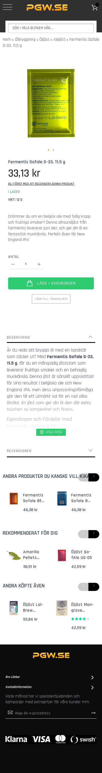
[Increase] (39, 264)
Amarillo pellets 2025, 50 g (33, 555)
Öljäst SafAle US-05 (81, 555)
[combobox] (51, 28)
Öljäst (44, 39)
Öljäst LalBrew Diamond (33, 608)
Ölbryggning (25, 39)
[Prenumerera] (93, 713)
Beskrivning (18, 337)
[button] (48, 150)
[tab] (51, 337)
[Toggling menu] (7, 7)
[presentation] (93, 477)
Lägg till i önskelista (51, 299)
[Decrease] (13, 264)
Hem (7, 39)
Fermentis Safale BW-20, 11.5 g (82, 498)
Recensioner (19, 451)
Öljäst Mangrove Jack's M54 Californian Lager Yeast (82, 608)
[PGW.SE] (47, 7)
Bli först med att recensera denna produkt (41, 184)
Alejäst (59, 39)
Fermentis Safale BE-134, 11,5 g (33, 498)
